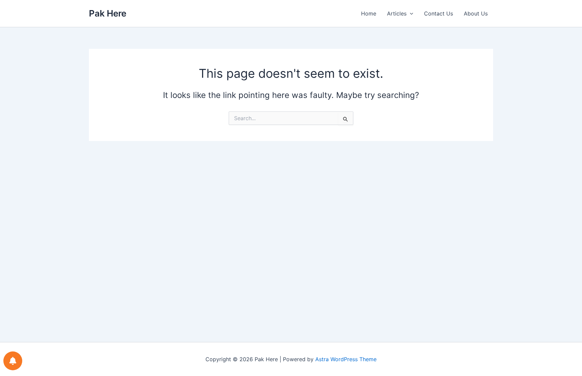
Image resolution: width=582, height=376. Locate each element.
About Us (476, 13)
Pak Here (107, 13)
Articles (397, 13)
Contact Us (438, 13)
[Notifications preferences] (12, 360)
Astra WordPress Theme (346, 359)
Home (368, 13)
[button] (410, 13)
